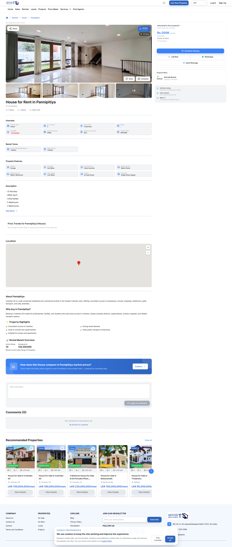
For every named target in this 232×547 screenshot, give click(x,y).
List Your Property (179, 3)
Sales (17, 9)
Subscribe (154, 520)
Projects (42, 9)
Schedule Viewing (192, 51)
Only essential (157, 539)
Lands (33, 9)
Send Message (192, 63)
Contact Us (10, 522)
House (24, 18)
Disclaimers (75, 526)
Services (64, 9)
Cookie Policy (106, 541)
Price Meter (53, 9)
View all (148, 440)
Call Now (174, 57)
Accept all (170, 539)
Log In (213, 3)
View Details (20, 492)
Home (10, 9)
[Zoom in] (148, 247)
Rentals (25, 9)
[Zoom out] (148, 252)
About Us (9, 518)
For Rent (41, 522)
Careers (9, 526)
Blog (72, 518)
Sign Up (222, 3)
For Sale (41, 518)
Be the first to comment (78, 425)
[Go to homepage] (7, 18)
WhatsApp (209, 57)
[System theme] (164, 3)
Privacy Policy (76, 522)
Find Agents (78, 9)
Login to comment (138, 403)
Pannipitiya (35, 18)
